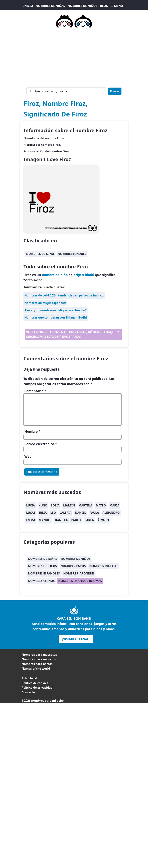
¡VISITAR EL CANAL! (76, 639)
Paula (94, 513)
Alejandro (111, 513)
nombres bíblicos (42, 566)
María (114, 505)
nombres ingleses (103, 566)
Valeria (65, 513)
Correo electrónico (40, 444)
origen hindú (83, 275)
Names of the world (36, 669)
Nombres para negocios (39, 659)
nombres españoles (44, 573)
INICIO (28, 6)
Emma (30, 520)
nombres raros (73, 566)
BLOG (104, 6)
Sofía (55, 505)
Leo (53, 513)
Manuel (45, 520)
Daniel (80, 513)
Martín (69, 505)
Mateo (101, 505)
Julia (43, 513)
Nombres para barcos (37, 664)
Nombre (32, 431)
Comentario (35, 391)
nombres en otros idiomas (80, 581)
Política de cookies (35, 683)
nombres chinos (41, 581)
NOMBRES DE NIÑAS (50, 6)
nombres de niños (75, 559)
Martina (85, 505)
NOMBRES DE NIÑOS (82, 6)
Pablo (76, 520)
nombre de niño (55, 275)
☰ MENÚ (117, 6)
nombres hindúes (72, 254)
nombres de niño (40, 254)
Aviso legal (29, 678)
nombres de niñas (42, 559)
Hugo (42, 505)
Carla (89, 520)
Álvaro (103, 520)
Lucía (30, 505)
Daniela (61, 520)
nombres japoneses (79, 573)
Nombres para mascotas (39, 655)
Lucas (30, 513)
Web (27, 456)
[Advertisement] (74, 56)
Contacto (28, 692)
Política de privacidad (37, 688)
